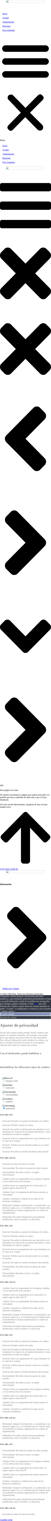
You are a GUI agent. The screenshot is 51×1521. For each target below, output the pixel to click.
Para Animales (8, 30)
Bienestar (6, 26)
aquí (36, 1004)
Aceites (5, 18)
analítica (9, 1101)
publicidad (10, 1108)
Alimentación (8, 22)
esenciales (10, 1088)
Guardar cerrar (6, 1520)
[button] (25, 88)
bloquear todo (12, 1081)
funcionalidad (12, 1095)
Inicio (4, 14)
